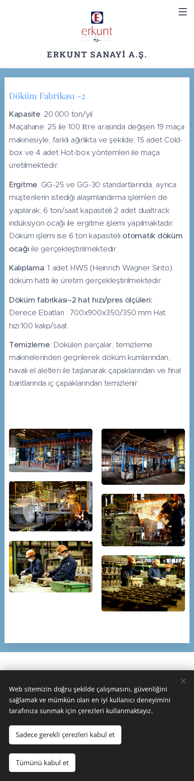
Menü (183, 11)
